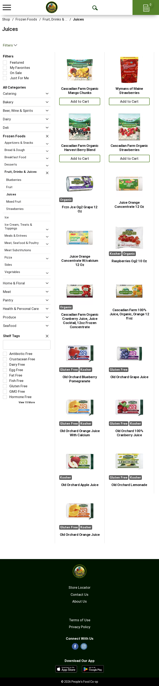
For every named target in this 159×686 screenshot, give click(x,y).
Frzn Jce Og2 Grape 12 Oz (80, 209)
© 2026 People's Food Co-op (79, 681)
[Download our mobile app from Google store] (93, 669)
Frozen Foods (26, 19)
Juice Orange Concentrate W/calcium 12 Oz (79, 260)
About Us (79, 601)
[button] (46, 93)
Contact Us (79, 594)
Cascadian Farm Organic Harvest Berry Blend (80, 148)
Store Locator (79, 587)
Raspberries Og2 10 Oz (129, 261)
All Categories (14, 87)
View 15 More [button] (27, 402)
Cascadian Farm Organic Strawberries (129, 148)
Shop (6, 19)
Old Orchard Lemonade (129, 485)
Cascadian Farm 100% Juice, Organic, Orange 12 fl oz (129, 314)
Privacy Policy (79, 627)
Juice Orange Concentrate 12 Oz (129, 204)
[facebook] (75, 648)
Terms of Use (79, 620)
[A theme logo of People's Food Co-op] (51, 7)
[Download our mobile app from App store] (66, 669)
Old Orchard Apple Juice (80, 485)
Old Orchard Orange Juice (80, 534)
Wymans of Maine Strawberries (129, 91)
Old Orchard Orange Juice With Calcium (80, 433)
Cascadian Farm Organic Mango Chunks (80, 91)
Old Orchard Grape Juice (129, 377)
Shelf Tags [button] (11, 336)
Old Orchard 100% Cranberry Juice (129, 433)
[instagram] (84, 648)
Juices (78, 19)
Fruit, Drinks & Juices (59, 19)
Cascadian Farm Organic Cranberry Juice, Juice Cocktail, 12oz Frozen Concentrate (80, 320)
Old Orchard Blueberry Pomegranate (80, 379)
